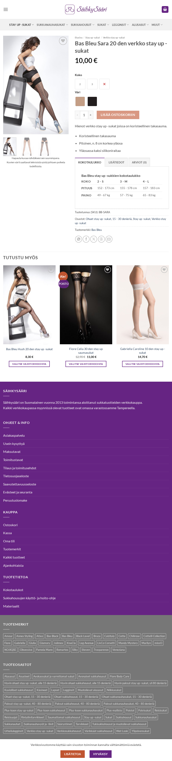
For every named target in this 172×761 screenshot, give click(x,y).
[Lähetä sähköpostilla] (109, 239)
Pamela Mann (44, 649)
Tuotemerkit (12, 549)
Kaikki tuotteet (14, 557)
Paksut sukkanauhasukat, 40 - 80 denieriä (129, 703)
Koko (78, 74)
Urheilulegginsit (13, 731)
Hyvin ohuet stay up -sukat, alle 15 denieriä (30, 683)
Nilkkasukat (114, 690)
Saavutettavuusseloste (19, 484)
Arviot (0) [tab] (139, 162)
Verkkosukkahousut (69, 731)
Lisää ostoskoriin (118, 115)
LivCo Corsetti (106, 643)
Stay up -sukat (20, 24)
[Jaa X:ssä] (93, 239)
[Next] (168, 320)
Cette (122, 636)
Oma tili (9, 541)
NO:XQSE (10, 649)
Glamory (45, 643)
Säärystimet (64, 724)
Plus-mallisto (114, 710)
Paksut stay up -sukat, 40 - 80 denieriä (27, 703)
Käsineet (42, 690)
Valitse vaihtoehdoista (29, 364)
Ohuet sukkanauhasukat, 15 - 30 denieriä (127, 696)
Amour (8, 636)
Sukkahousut (81, 24)
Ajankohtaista (13, 565)
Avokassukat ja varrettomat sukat (53, 676)
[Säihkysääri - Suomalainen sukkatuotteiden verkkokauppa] (86, 9)
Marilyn (146, 643)
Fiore (7, 643)
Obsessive (26, 649)
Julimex (58, 643)
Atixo (39, 636)
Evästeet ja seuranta (17, 492)
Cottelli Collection (154, 636)
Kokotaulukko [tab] (89, 162)
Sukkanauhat (12, 724)
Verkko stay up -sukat (114, 37)
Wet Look (122, 731)
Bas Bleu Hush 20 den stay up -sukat (29, 349)
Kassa (7, 533)
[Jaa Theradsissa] (101, 239)
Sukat (101, 24)
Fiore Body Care (119, 676)
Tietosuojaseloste (16, 476)
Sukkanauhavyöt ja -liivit (38, 724)
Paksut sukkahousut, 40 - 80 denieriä (77, 703)
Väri (77, 92)
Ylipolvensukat (140, 731)
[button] (5, 9)
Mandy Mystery (128, 643)
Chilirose (134, 636)
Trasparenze (101, 649)
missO (158, 643)
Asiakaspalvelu (14, 435)
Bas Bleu (96, 229)
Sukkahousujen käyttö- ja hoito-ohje (29, 598)
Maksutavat (12, 451)
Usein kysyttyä (14, 444)
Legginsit (119, 24)
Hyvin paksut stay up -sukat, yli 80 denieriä (141, 683)
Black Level (83, 636)
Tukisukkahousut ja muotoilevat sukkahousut (119, 724)
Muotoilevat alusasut (90, 690)
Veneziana (118, 649)
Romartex (62, 649)
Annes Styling (24, 636)
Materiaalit (11, 606)
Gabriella (19, 643)
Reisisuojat (10, 717)
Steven (86, 649)
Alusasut (139, 24)
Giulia (32, 643)
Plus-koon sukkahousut (51, 710)
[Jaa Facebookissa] (86, 239)
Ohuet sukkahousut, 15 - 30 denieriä (76, 696)
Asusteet (24, 676)
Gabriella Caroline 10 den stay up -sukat (142, 351)
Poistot (130, 710)
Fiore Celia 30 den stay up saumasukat (86, 351)
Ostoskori (10, 525)
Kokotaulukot (13, 590)
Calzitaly (109, 636)
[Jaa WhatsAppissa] (78, 239)
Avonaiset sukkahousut (92, 676)
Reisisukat (161, 710)
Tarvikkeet (82, 724)
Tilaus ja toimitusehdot (19, 468)
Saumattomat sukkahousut (64, 717)
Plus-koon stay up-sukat (19, 710)
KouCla (71, 643)
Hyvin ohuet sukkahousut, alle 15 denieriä (85, 683)
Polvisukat (144, 710)
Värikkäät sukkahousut (98, 731)
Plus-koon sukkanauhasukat (86, 710)
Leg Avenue (86, 643)
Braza (97, 636)
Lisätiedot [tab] (117, 162)
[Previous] (3, 320)
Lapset (55, 690)
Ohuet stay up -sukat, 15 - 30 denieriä (109, 219)
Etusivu (78, 37)
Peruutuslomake (15, 500)
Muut (156, 24)
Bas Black (52, 636)
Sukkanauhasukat (51, 24)
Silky (75, 649)
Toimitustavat (13, 460)
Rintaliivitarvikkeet (32, 717)
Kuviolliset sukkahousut (18, 690)
